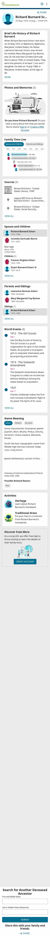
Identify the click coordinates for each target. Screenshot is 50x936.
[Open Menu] (46, 4)
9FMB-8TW (42, 21)
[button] (25, 190)
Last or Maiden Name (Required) (15, 907)
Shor (7, 485)
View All (9, 216)
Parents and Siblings (34, 144)
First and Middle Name (11, 896)
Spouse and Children (14, 144)
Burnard (28, 423)
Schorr (8, 423)
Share (43, 12)
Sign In (23, 126)
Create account (25, 561)
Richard (18, 423)
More (8, 77)
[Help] (42, 4)
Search (25, 919)
